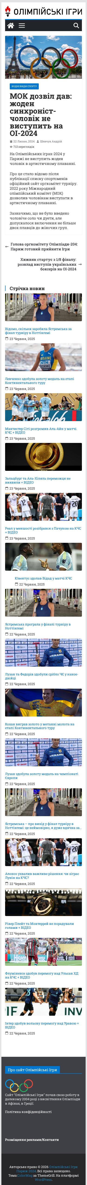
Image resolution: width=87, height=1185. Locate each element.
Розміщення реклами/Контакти (32, 1139)
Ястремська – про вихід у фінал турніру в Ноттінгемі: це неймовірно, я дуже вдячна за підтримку (42, 826)
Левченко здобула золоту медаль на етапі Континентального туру (39, 381)
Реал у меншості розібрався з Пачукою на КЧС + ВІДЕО (43, 530)
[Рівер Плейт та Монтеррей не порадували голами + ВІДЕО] (43, 902)
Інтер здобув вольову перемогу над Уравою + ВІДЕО (42, 1025)
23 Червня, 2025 (22, 339)
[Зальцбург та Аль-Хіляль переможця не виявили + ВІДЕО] (43, 457)
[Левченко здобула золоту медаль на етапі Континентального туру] (43, 357)
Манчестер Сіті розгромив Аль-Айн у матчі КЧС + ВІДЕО (41, 431)
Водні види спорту (24, 86)
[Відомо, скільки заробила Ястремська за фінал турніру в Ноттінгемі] (43, 307)
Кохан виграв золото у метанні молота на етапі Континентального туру (39, 726)
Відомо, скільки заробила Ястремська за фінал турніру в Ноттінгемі (38, 331)
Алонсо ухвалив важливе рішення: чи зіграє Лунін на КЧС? (42, 876)
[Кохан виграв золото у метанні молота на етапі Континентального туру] (43, 703)
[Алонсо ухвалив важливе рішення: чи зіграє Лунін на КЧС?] (43, 852)
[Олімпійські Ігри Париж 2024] (10, 25)
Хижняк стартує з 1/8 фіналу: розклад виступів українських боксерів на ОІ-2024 (47, 264)
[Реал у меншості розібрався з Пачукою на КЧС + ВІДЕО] (43, 507)
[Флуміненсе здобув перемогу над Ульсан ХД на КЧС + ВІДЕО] (43, 952)
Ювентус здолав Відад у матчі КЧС (43, 578)
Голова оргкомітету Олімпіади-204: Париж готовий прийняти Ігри (44, 246)
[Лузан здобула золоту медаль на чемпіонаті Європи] (43, 752)
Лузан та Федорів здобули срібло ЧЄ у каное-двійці (41, 676)
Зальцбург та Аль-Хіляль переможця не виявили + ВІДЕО (38, 480)
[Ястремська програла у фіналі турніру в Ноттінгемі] (43, 603)
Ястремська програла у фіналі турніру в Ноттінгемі (38, 626)
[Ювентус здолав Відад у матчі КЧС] (43, 557)
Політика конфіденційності (28, 1112)
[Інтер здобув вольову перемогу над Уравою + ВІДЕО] (43, 1002)
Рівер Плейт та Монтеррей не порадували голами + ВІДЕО (39, 926)
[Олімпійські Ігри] (19, 1080)
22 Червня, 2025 (32, 584)
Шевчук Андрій (51, 141)
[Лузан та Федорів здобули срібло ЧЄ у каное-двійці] (43, 653)
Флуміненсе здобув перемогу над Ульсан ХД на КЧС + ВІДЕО (41, 975)
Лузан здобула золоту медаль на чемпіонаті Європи (41, 776)
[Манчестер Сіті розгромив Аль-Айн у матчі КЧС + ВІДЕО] (43, 407)
